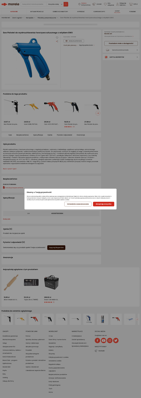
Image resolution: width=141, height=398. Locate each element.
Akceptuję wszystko (103, 204)
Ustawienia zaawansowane (78, 204)
